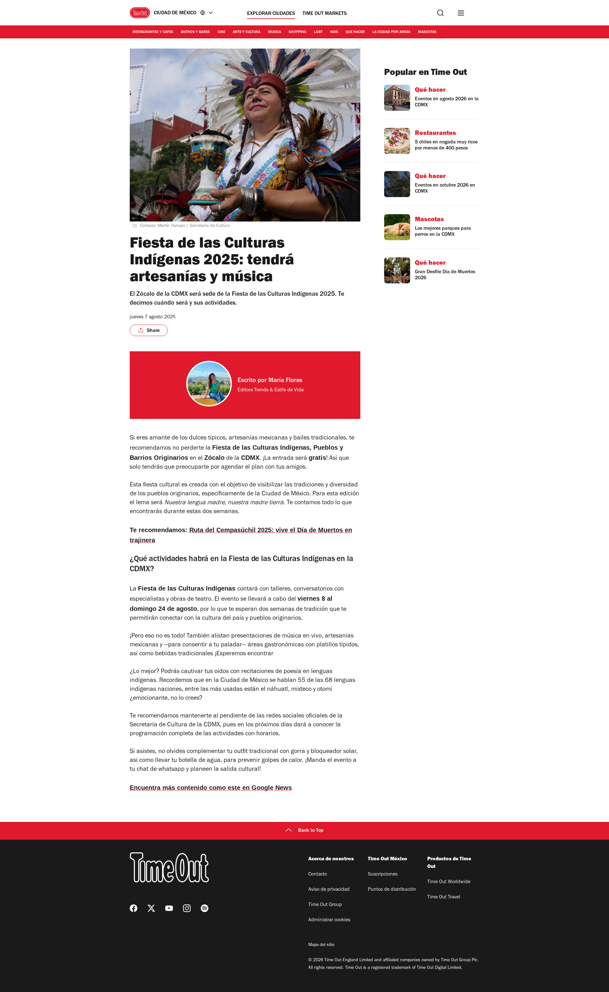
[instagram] (187, 908)
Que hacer (355, 32)
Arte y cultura (246, 32)
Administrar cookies (329, 920)
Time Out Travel (443, 897)
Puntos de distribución (392, 889)
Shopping (297, 32)
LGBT (318, 32)
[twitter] (151, 908)
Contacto (317, 874)
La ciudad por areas (391, 32)
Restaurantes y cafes (153, 32)
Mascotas (427, 32)
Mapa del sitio (321, 945)
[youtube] (169, 908)
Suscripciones (382, 874)
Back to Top (311, 830)
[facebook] (133, 908)
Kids (334, 32)
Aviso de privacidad (329, 889)
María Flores (285, 381)
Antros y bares (195, 32)
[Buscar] (440, 13)
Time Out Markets (325, 14)
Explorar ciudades (271, 14)
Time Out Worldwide (448, 882)
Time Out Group (325, 905)
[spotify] (204, 908)
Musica (274, 32)
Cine (221, 32)
